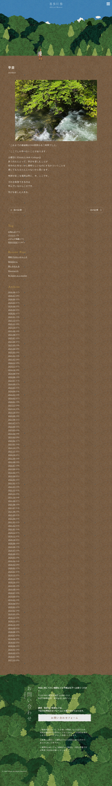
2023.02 (11, 441)
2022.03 (11, 480)
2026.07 (11, 296)
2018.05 (11, 642)
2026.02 (11, 313)
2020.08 (11, 547)
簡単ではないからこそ (17, 257)
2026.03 (11, 310)
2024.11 (11, 367)
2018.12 (11, 618)
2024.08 (11, 377)
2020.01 (11, 572)
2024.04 (11, 391)
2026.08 (11, 292)
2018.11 (11, 621)
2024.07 (11, 381)
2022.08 (11, 462)
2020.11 (11, 536)
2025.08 (11, 335)
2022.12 (11, 448)
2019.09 (11, 586)
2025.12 (11, 321)
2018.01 (11, 657)
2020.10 (11, 540)
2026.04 (11, 306)
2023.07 (11, 423)
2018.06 (11, 639)
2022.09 (11, 459)
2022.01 (11, 487)
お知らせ (12, 232)
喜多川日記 (13, 242)
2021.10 (11, 497)
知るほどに (13, 262)
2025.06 (11, 342)
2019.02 (11, 611)
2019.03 (11, 607)
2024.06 (11, 384)
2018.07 (11, 635)
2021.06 (11, 512)
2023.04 (11, 434)
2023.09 (11, 416)
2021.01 (11, 529)
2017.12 (11, 660)
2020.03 (11, 565)
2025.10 (11, 328)
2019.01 (11, 614)
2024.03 (11, 395)
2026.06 (11, 299)
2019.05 (11, 600)
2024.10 (11, 370)
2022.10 (11, 455)
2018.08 (11, 632)
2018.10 (11, 625)
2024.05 (11, 388)
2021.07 (11, 508)
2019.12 (11, 575)
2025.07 (11, 338)
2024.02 (11, 398)
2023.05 (11, 430)
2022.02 (11, 483)
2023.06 (11, 427)
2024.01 (11, 402)
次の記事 (94, 210)
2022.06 (11, 469)
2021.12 (11, 490)
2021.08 (11, 504)
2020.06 (11, 554)
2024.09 (11, 374)
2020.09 (11, 543)
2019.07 (11, 593)
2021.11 (11, 494)
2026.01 (11, 317)
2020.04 (11, 561)
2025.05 (11, 345)
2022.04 (11, 476)
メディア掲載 (14, 239)
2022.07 (11, 466)
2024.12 (11, 363)
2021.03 (11, 522)
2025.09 (11, 331)
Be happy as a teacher (17, 276)
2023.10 (11, 413)
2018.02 (11, 653)
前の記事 (18, 210)
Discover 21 (13, 271)
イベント (12, 235)
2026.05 (11, 303)
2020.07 (11, 550)
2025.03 (11, 352)
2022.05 (11, 473)
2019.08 (11, 589)
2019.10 (11, 582)
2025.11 (11, 324)
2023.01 (11, 444)
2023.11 (11, 409)
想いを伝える (14, 266)
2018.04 (11, 646)
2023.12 (11, 405)
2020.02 (11, 568)
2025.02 (11, 356)
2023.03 (11, 437)
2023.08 (11, 420)
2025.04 (11, 349)
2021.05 (11, 515)
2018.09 (11, 628)
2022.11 (11, 451)
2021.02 (11, 526)
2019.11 (11, 579)
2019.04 (11, 604)
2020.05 (11, 558)
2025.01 (11, 359)
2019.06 (11, 596)
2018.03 (11, 650)
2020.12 (11, 533)
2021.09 (11, 501)
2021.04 (11, 519)
